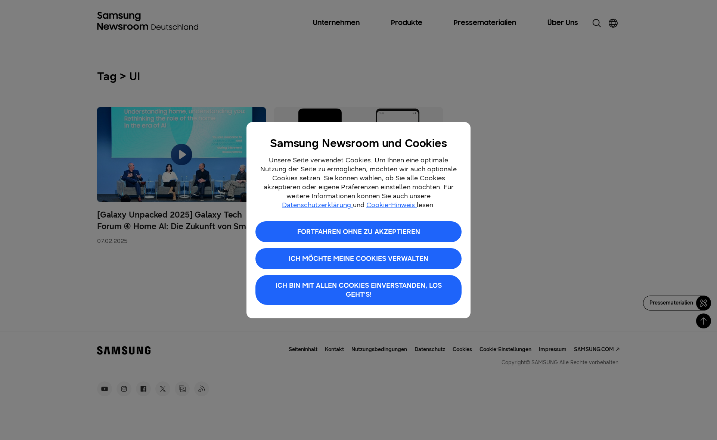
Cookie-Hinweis (391, 205)
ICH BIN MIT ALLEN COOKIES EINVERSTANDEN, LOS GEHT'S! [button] (359, 290)
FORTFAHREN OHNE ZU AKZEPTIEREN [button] (358, 232)
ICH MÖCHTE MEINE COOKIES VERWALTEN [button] (358, 259)
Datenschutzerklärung (317, 205)
